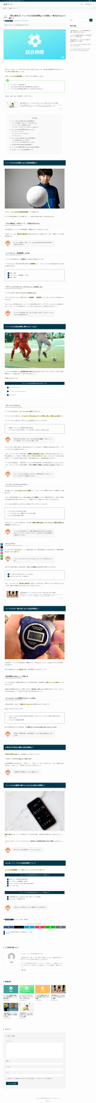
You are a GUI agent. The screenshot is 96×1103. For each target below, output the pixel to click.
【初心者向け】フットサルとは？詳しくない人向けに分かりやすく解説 (39, 103)
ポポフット (8, 4)
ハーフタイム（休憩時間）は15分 (23, 125)
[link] (22, 970)
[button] (9, 927)
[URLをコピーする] (61, 927)
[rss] (89, 1)
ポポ (11, 962)
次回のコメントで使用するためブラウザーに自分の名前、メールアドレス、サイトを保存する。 (30, 1078)
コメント (9, 1041)
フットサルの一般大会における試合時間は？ (24, 138)
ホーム (38, 1098)
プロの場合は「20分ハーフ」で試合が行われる (26, 123)
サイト (7, 1072)
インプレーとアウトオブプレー (22, 133)
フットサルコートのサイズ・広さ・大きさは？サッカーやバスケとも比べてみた (80, 49)
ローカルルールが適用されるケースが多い (25, 142)
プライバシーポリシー (54, 1098)
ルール (11, 20)
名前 (7, 1061)
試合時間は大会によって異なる (22, 140)
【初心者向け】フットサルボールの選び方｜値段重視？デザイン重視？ (80, 40)
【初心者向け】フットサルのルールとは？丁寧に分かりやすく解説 (38, 592)
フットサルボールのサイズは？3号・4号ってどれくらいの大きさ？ (80, 45)
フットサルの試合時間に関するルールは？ (23, 129)
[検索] (91, 1)
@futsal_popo (35, 69)
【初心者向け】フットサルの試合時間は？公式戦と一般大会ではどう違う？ (80, 31)
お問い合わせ (45, 1098)
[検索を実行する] (90, 20)
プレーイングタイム (19, 131)
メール (8, 1067)
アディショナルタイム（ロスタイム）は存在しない (27, 127)
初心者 (21, 919)
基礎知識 (7, 20)
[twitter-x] (25, 970)
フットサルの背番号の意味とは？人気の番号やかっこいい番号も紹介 (80, 36)
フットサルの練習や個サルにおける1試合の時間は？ (26, 147)
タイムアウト (18, 135)
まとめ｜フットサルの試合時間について (23, 149)
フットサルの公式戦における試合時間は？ (23, 121)
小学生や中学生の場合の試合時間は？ (22, 144)
